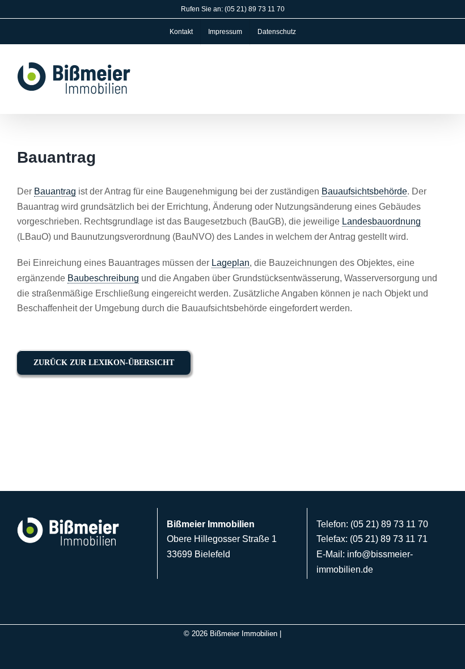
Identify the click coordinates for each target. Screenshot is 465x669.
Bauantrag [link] (55, 191)
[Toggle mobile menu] (443, 80)
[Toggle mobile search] (423, 80)
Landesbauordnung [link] (381, 221)
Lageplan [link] (231, 263)
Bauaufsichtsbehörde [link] (364, 191)
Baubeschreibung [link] (103, 278)
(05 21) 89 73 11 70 (255, 9)
